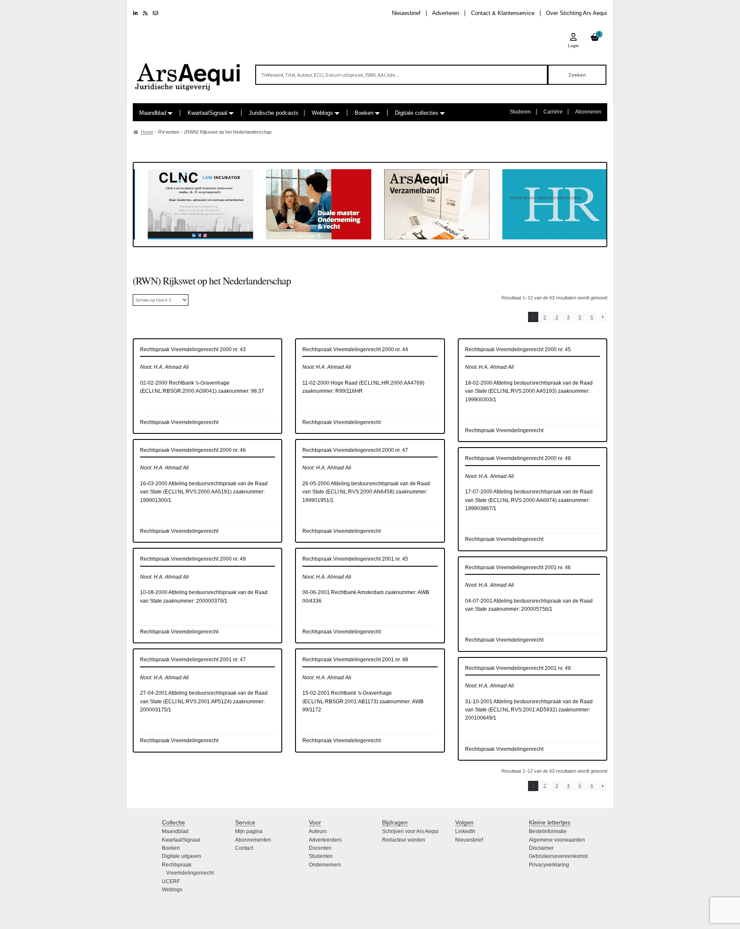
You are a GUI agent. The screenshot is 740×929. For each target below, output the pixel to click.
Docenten (320, 848)
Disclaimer (541, 848)
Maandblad (152, 113)
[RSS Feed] (145, 13)
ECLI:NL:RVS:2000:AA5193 (522, 391)
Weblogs (322, 113)
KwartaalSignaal (207, 113)
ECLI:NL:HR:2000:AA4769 (392, 383)
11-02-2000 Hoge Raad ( (331, 383)
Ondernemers (325, 865)
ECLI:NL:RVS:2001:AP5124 (197, 702)
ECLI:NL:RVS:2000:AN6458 (360, 492)
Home (147, 131)
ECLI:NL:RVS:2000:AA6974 (522, 500)
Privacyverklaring (549, 865)
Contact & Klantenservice (502, 13)
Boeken (364, 113)
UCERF (171, 881)
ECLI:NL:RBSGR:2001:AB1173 (340, 702)
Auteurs (318, 831)
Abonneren (588, 112)
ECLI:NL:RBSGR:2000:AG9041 (178, 391)
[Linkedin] (135, 13)
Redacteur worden (403, 840)
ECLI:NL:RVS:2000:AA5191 (197, 492)
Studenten (321, 856)
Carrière (553, 112)
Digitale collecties (417, 113)
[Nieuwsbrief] (155, 13)
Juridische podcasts (273, 113)
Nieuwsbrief (406, 13)
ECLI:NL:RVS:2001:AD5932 (522, 710)
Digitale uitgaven (181, 856)
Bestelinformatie (548, 831)
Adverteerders (325, 840)
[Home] (188, 73)
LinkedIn (465, 831)
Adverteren (445, 13)
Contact (244, 848)
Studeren (520, 112)
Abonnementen (253, 840)
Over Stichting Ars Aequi (576, 13)
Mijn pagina (249, 831)
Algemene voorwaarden (557, 840)
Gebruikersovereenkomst (558, 856)
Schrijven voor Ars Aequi (410, 831)
